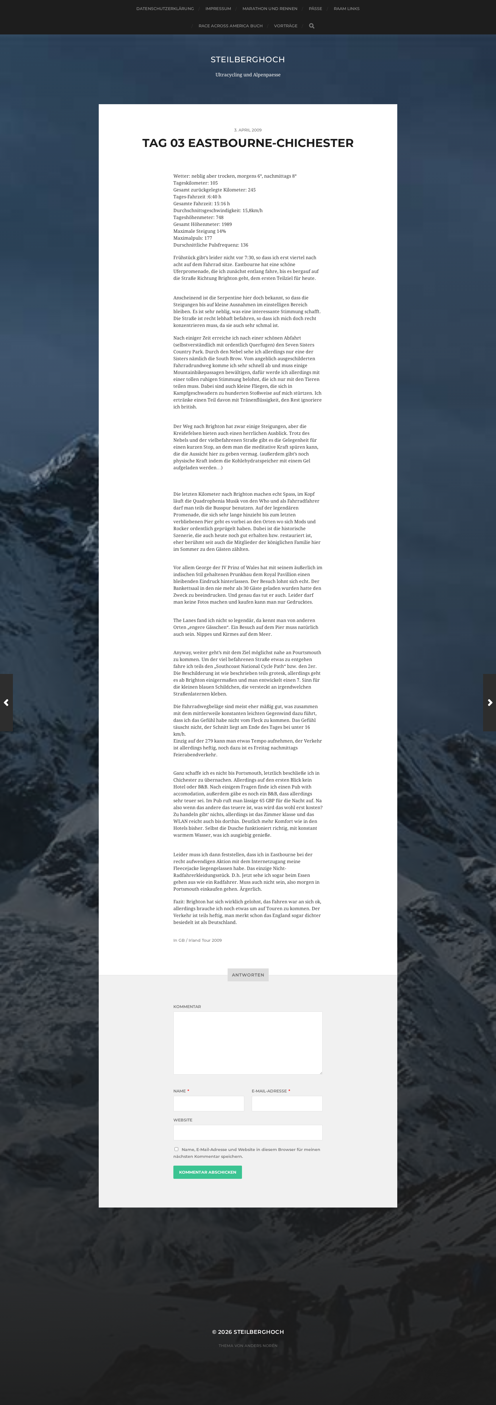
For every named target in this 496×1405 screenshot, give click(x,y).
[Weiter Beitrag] (489, 702)
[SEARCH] (312, 26)
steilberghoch (248, 59)
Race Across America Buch (231, 25)
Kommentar (187, 1006)
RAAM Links (347, 8)
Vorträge (285, 25)
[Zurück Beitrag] (6, 702)
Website (182, 1120)
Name (181, 1091)
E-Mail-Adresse (271, 1091)
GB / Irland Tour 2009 (200, 940)
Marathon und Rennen (270, 8)
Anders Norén (261, 1345)
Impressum (218, 8)
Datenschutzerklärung (165, 8)
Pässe (315, 8)
